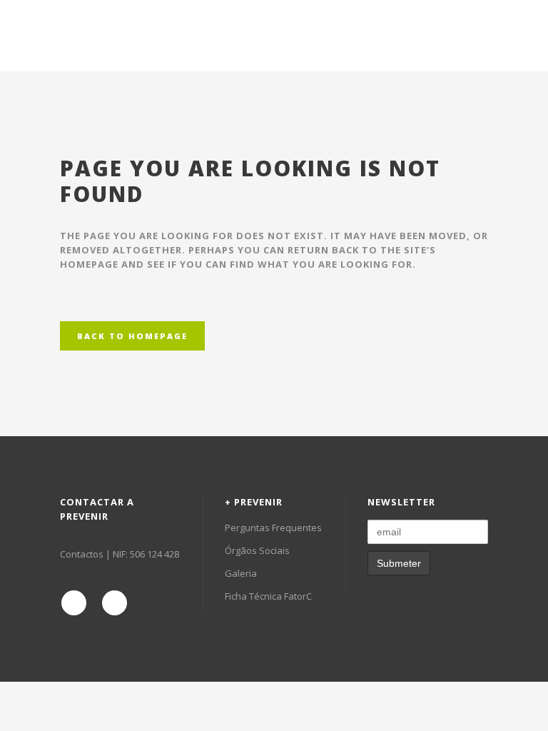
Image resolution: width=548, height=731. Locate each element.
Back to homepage (132, 336)
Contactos (81, 554)
